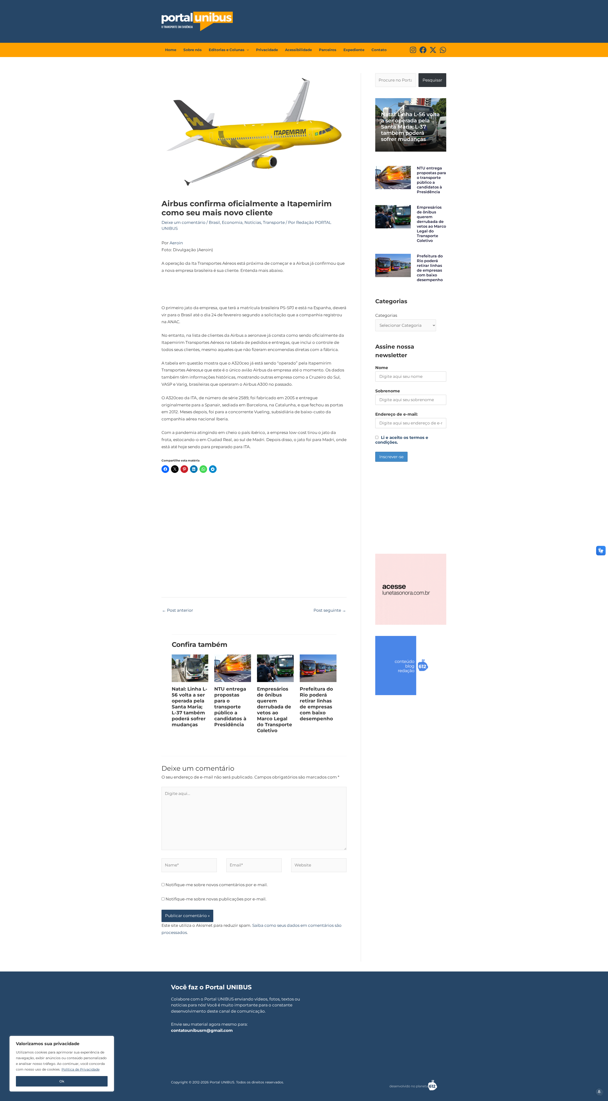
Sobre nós (192, 50)
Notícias (252, 222)
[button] (246, 50)
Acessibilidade (298, 50)
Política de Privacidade (81, 1069)
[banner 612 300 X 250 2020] (410, 665)
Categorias (386, 315)
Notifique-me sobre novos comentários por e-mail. (217, 884)
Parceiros (327, 50)
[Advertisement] (357, 20)
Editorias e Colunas (226, 50)
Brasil (214, 222)
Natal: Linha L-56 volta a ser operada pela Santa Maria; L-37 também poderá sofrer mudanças (189, 706)
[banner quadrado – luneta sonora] (410, 589)
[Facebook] (423, 49)
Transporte (274, 222)
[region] (62, 1063)
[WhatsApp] (442, 49)
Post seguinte (330, 610)
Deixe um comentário (183, 222)
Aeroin (176, 242)
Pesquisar (432, 80)
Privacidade (267, 50)
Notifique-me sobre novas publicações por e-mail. (216, 899)
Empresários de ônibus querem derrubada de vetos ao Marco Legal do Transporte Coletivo (274, 709)
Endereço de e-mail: (396, 414)
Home (170, 50)
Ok (61, 1081)
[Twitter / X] (433, 49)
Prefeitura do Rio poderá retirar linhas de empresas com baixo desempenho (316, 703)
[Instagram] (413, 49)
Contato (379, 50)
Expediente (353, 50)
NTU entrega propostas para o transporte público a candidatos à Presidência (230, 706)
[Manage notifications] (599, 1092)
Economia (232, 222)
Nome (381, 367)
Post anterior (177, 610)
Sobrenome (387, 391)
